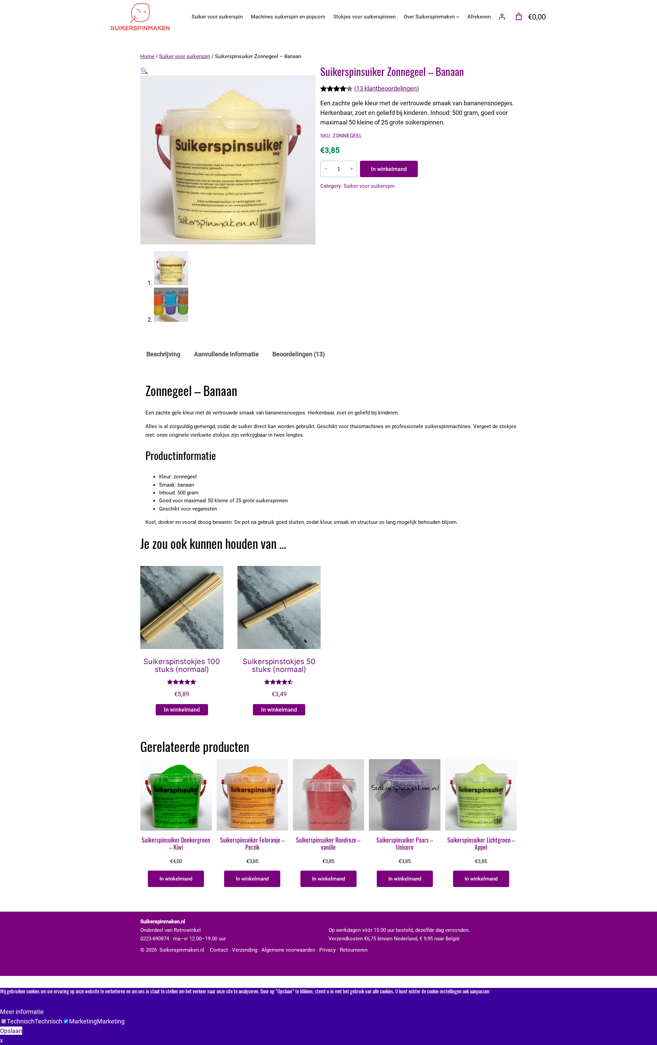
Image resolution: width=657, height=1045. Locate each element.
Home (147, 56)
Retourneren (354, 949)
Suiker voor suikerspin (184, 56)
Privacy (327, 949)
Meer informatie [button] (22, 1011)
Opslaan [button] (11, 1031)
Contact (219, 949)
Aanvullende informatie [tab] (226, 354)
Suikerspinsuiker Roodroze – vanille (328, 844)
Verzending (244, 949)
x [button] (1, 1040)
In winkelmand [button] (182, 709)
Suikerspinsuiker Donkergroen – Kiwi (176, 844)
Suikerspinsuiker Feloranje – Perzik (252, 844)
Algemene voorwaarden (288, 949)
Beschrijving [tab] (163, 354)
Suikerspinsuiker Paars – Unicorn (404, 844)
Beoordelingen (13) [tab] (298, 354)
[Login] (502, 16)
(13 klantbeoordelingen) (386, 88)
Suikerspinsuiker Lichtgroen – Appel (481, 844)
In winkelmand (389, 168)
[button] (144, 70)
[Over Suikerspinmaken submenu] (457, 16)
